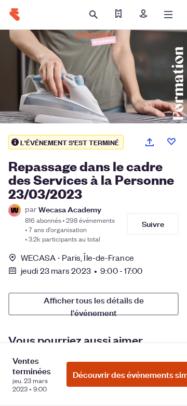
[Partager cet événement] (149, 142)
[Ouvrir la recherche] (93, 14)
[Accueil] (14, 14)
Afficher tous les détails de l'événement (94, 304)
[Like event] (171, 141)
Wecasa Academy (69, 209)
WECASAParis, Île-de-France (77, 257)
